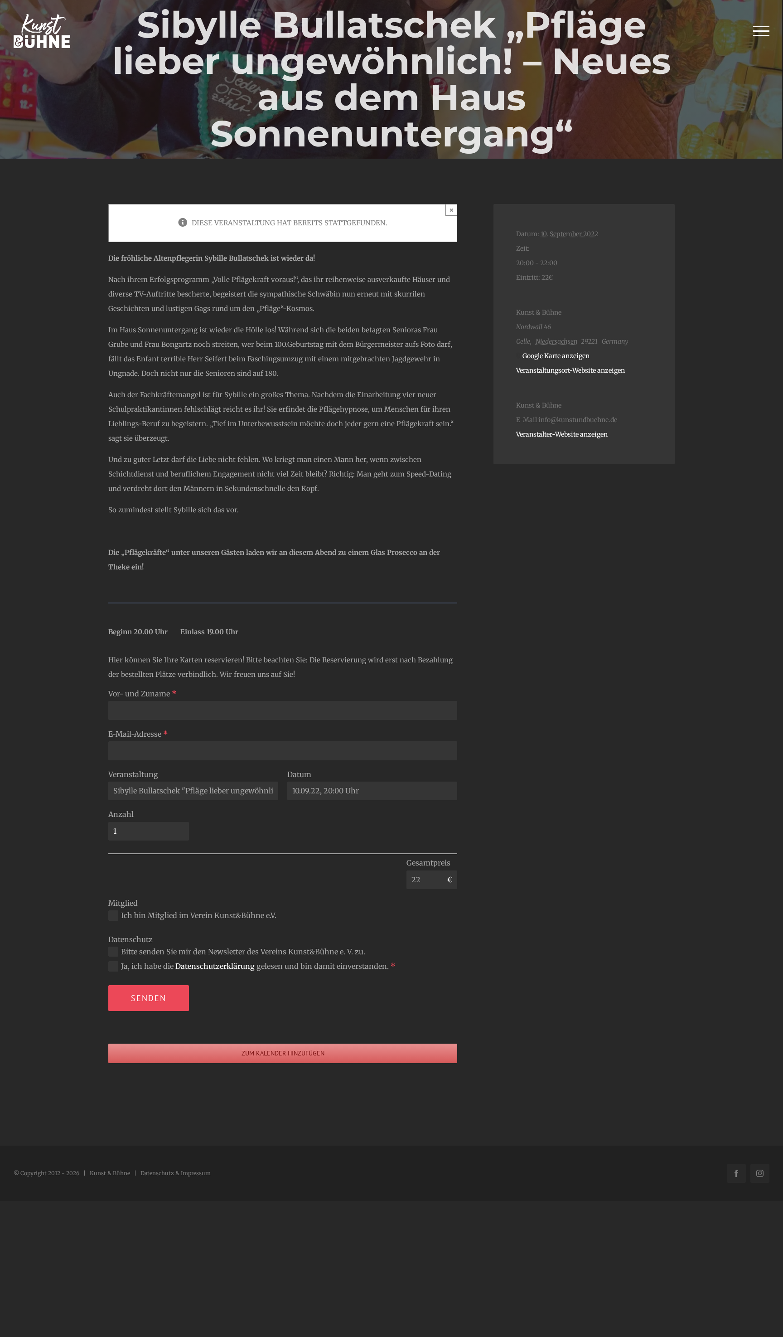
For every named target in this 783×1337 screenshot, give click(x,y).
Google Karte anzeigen (556, 356)
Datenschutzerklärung (215, 966)
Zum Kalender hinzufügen (283, 1053)
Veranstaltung (133, 774)
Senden (148, 998)
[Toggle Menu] (761, 31)
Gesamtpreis (428, 862)
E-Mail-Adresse (138, 734)
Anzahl (121, 814)
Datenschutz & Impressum (175, 1173)
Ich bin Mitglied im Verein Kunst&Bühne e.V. (198, 915)
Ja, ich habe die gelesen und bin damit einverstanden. (258, 966)
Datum (299, 774)
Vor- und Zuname (142, 693)
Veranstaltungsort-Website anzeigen (570, 370)
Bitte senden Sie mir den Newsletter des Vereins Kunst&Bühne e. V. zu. (243, 951)
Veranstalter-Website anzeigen (562, 434)
